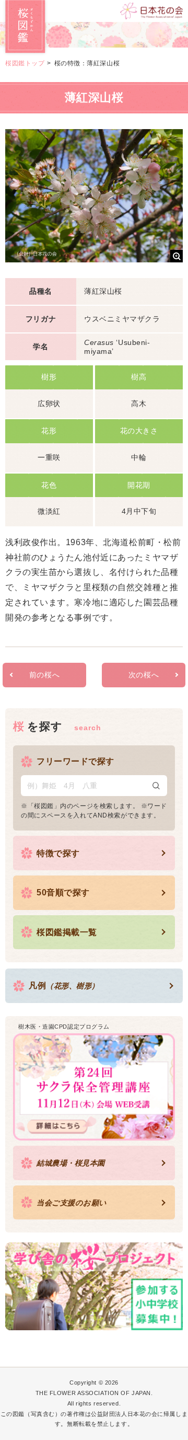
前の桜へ (44, 675)
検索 (156, 785)
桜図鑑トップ (24, 63)
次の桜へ (143, 675)
